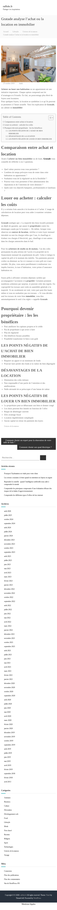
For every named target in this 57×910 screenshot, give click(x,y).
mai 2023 (7, 569)
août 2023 (7, 556)
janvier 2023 (8, 585)
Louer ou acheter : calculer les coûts (19, 125)
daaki (21, 83)
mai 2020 (7, 712)
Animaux (7, 798)
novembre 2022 (9, 593)
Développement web (11, 814)
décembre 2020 (9, 683)
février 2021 (8, 675)
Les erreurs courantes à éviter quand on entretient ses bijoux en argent (28, 478)
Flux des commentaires (12, 879)
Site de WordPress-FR (12, 883)
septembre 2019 (9, 745)
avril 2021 (7, 667)
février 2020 (8, 724)
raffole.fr (7, 6)
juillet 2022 (8, 610)
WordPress (37, 898)
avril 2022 (7, 622)
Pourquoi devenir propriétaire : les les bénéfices (23, 128)
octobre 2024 (8, 519)
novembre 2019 (9, 737)
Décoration (8, 810)
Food (6, 818)
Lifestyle (16, 32)
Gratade (47, 159)
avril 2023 (7, 573)
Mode (6, 826)
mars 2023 (7, 577)
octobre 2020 (8, 692)
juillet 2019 (8, 753)
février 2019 (8, 769)
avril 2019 (7, 765)
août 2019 (7, 749)
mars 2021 (7, 671)
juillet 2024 (8, 532)
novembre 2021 (9, 638)
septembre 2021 (9, 646)
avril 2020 (7, 716)
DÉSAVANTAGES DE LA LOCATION (22, 136)
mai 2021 (7, 663)
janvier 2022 (8, 630)
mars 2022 (7, 626)
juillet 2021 (8, 655)
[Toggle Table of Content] (49, 117)
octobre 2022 (8, 597)
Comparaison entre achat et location (19, 122)
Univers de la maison (30, 32)
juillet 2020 (8, 704)
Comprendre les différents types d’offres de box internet (23, 495)
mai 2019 (7, 761)
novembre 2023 (9, 544)
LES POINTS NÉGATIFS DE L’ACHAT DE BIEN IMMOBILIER (26, 132)
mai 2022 (7, 618)
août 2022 (7, 605)
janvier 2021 (8, 679)
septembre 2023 (9, 552)
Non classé (8, 830)
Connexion (8, 871)
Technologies (8, 847)
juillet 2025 (8, 515)
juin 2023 (7, 564)
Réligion (7, 839)
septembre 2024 (9, 523)
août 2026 (7, 511)
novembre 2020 (9, 687)
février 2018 (8, 778)
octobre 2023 (8, 548)
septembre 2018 (9, 774)
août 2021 (7, 651)
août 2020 (7, 700)
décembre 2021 (9, 634)
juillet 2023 (8, 560)
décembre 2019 (9, 733)
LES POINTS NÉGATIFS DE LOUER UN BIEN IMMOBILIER (30, 139)
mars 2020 (7, 720)
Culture (6, 806)
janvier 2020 (8, 728)
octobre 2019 (8, 741)
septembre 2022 (9, 601)
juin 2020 (7, 708)
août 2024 (7, 528)
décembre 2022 (9, 589)
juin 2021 (7, 659)
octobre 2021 (8, 642)
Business (7, 802)
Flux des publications (11, 875)
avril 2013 (7, 782)
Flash (48, 895)
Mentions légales (28, 904)
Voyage (6, 855)
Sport (6, 843)
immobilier (30, 296)
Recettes (7, 835)
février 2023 (8, 581)
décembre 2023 (9, 540)
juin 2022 (7, 614)
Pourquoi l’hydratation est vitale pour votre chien (21, 473)
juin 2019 (7, 757)
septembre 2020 (9, 696)
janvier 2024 (8, 536)
